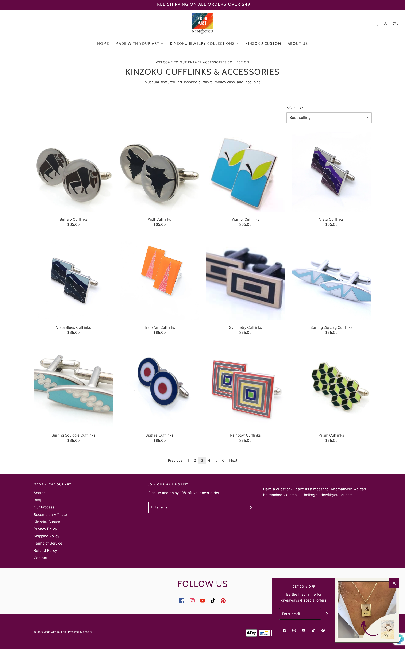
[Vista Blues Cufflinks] (73, 280)
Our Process (44, 507)
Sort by (295, 108)
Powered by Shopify (80, 631)
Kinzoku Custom (263, 43)
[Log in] (385, 24)
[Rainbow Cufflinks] (245, 388)
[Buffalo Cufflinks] (73, 172)
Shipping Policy (46, 536)
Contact (40, 558)
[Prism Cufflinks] (331, 388)
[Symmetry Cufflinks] (245, 280)
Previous (175, 460)
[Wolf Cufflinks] (160, 172)
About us (298, 43)
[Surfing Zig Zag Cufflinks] (331, 280)
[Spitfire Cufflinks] (160, 388)
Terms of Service (48, 543)
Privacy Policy (45, 529)
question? (284, 489)
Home (103, 43)
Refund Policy (45, 550)
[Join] (251, 507)
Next (233, 460)
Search (40, 493)
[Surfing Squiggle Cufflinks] (73, 388)
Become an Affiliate (50, 514)
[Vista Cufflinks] (331, 172)
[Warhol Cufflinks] (245, 172)
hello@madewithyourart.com (328, 495)
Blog (37, 500)
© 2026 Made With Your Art (50, 631)
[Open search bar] (376, 24)
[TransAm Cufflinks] (160, 280)
